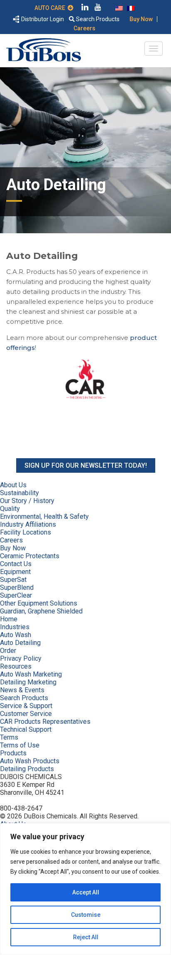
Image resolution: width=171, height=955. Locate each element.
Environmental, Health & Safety (44, 516)
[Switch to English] (119, 7)
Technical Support (25, 729)
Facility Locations (25, 532)
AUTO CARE (51, 8)
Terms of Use (19, 745)
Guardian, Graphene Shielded (41, 611)
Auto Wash (15, 635)
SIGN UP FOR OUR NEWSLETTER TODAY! (85, 465)
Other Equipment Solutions (38, 603)
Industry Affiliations (28, 524)
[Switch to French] (131, 7)
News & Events (22, 690)
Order (8, 651)
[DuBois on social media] (85, 8)
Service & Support (26, 706)
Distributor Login (42, 19)
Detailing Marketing (28, 682)
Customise (85, 914)
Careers (84, 28)
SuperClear (16, 595)
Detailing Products (27, 769)
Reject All (85, 937)
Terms (9, 737)
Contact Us (16, 564)
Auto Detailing (20, 643)
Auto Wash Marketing (31, 674)
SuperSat (13, 580)
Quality (10, 509)
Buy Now (141, 19)
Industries (14, 627)
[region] (85, 889)
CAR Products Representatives (45, 721)
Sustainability (19, 493)
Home (8, 619)
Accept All (85, 892)
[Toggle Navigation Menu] (153, 49)
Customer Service (26, 714)
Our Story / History (27, 501)
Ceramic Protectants (29, 556)
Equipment (15, 572)
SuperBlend (17, 587)
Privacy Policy (21, 658)
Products (13, 753)
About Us (13, 485)
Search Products (97, 19)
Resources (16, 666)
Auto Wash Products (29, 761)
